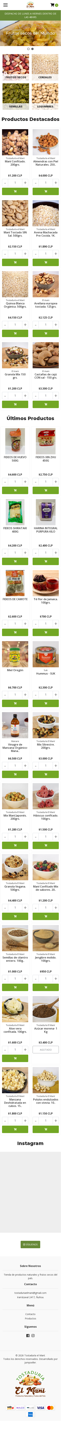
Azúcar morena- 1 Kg (45, 1030)
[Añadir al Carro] (15, 191)
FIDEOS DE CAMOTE (15, 599)
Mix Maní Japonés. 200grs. (15, 817)
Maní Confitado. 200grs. (15, 163)
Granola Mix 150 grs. (15, 376)
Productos (30, 1318)
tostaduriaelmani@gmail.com (30, 1292)
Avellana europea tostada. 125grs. (45, 305)
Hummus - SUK (45, 673)
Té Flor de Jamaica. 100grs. (46, 600)
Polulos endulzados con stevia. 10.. (45, 1101)
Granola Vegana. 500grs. (15, 888)
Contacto (30, 1314)
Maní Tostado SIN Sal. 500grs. (15, 234)
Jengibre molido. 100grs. (45, 959)
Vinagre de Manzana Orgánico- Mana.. (15, 748)
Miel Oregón (15, 670)
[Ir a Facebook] (27, 1336)
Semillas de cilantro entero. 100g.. (15, 959)
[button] (28, 49)
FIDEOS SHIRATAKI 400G (15, 529)
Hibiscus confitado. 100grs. (45, 817)
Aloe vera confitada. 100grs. (15, 1030)
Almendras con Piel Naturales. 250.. (45, 163)
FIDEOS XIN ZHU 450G (46, 458)
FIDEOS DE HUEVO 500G (15, 458)
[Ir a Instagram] (32, 1336)
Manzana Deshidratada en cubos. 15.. (15, 1103)
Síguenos (31, 1244)
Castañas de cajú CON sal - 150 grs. (45, 376)
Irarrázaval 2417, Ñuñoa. (30, 1297)
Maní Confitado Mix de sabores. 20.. (45, 888)
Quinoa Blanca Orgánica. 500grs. (15, 305)
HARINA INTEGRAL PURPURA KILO (46, 529)
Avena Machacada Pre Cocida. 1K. (45, 234)
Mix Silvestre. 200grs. (46, 746)
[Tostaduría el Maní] (30, 5)
